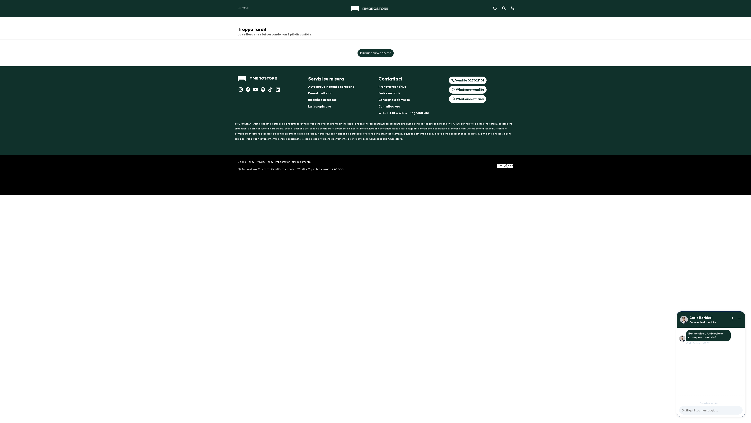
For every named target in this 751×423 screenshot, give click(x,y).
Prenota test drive (392, 87)
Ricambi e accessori (322, 100)
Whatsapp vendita (469, 89)
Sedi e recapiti (389, 93)
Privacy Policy (264, 162)
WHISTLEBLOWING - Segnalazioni (403, 113)
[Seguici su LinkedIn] (263, 90)
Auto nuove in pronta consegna (331, 87)
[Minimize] (739, 318)
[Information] (732, 318)
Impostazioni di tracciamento (293, 162)
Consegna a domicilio (394, 100)
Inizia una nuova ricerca (375, 53)
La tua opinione (319, 106)
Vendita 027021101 (469, 80)
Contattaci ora (389, 106)
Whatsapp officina (469, 99)
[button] (503, 8)
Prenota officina (320, 93)
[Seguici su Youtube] (255, 90)
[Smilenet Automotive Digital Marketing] (505, 165)
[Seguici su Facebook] (248, 90)
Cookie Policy (246, 162)
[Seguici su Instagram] (240, 90)
